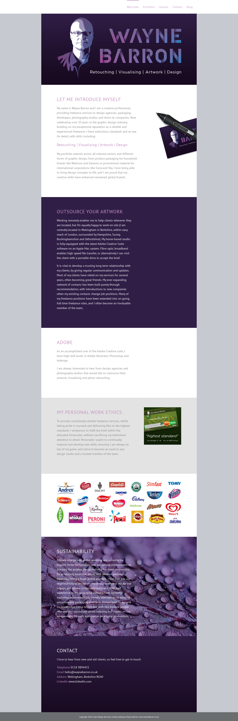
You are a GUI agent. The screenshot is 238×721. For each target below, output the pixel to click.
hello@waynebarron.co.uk (81, 672)
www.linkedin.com (79, 681)
